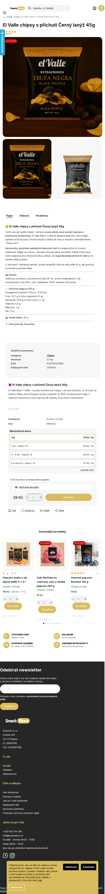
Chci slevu (81, 457)
